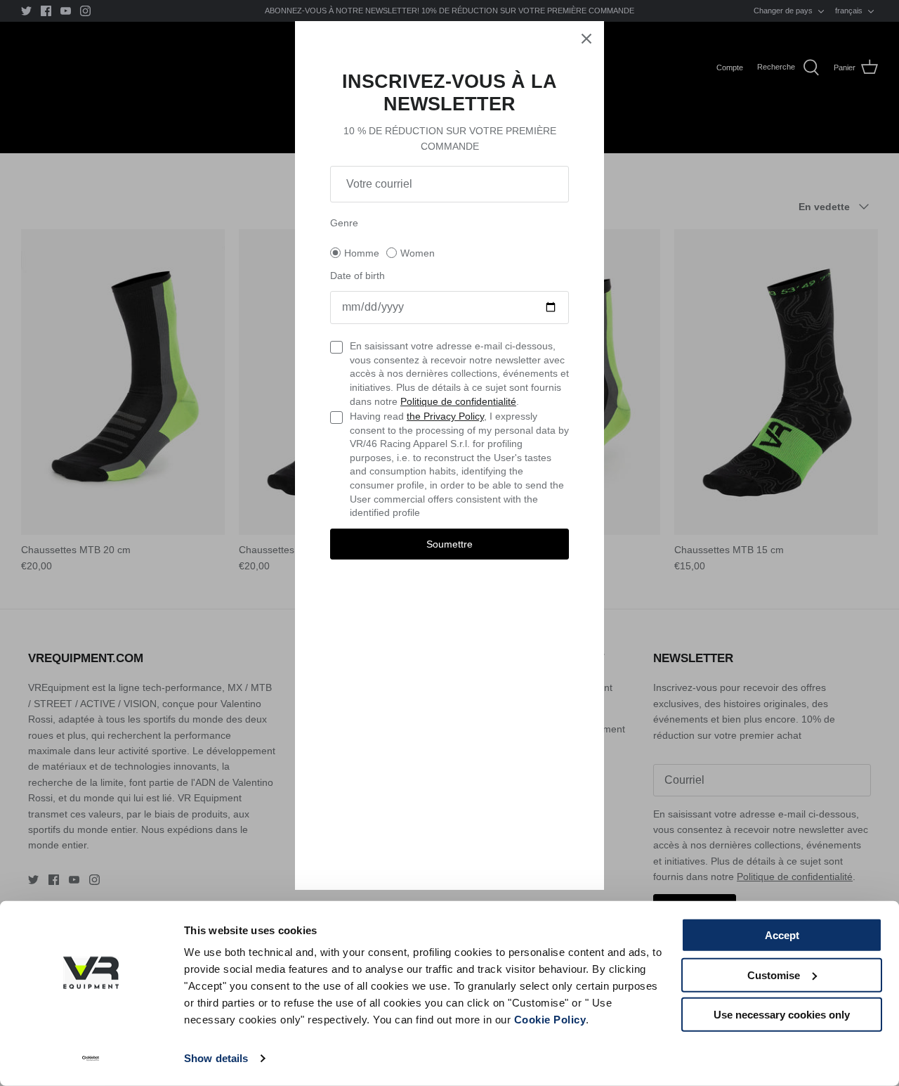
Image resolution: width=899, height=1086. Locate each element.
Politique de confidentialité (458, 401)
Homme (361, 253)
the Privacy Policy (445, 416)
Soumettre (449, 544)
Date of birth (357, 275)
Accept (782, 935)
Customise (773, 975)
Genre (344, 222)
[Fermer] (586, 38)
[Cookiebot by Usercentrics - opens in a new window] (90, 1058)
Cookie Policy (550, 1020)
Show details (216, 1058)
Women (417, 253)
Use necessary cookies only (782, 1015)
